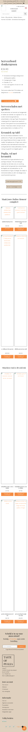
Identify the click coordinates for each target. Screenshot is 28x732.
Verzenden (19, 3)
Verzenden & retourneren (8, 709)
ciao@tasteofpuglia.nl (9, 676)
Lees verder (7, 228)
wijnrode (11, 92)
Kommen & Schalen (6, 19)
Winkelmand (5, 689)
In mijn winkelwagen (9, 101)
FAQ (14, 3)
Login (5, 3)
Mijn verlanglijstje (6, 691)
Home (2, 17)
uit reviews (20, 6)
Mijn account (5, 684)
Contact (10, 3)
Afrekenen (4, 687)
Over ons (4, 700)
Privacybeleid (5, 705)
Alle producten (9, 17)
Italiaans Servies (18, 17)
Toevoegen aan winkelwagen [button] (20, 229)
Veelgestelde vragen (6, 712)
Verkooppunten (5, 707)
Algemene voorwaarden (7, 703)
